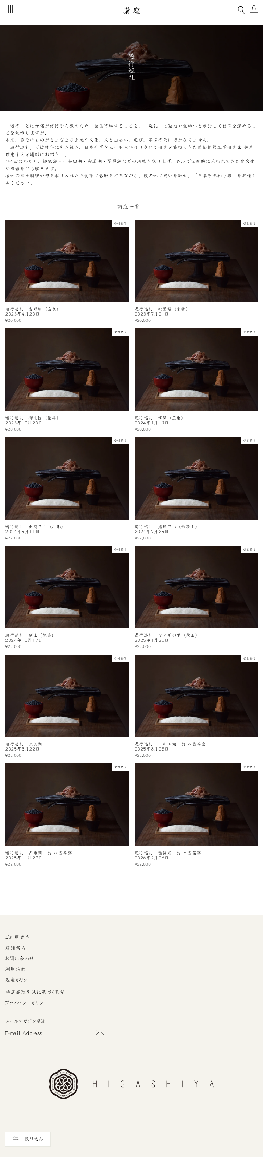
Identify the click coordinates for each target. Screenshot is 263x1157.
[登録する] (100, 1032)
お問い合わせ (20, 958)
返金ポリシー (19, 979)
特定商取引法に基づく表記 (35, 992)
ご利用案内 (17, 937)
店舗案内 (15, 948)
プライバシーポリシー (26, 1002)
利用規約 (15, 969)
